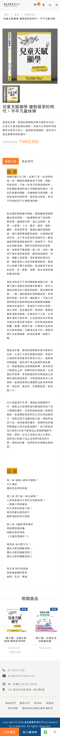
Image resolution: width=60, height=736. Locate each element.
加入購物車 (30, 732)
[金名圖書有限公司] (11, 4)
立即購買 (10, 732)
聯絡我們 (11, 703)
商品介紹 (10, 161)
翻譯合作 (25, 703)
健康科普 (29, 14)
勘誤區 (38, 703)
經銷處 (50, 703)
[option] (30, 56)
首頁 (6, 14)
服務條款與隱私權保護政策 (37, 708)
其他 (16, 14)
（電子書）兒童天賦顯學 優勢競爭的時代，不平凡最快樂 (15, 639)
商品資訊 (28, 161)
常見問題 (13, 708)
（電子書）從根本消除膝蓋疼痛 (45, 639)
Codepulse (19, 726)
